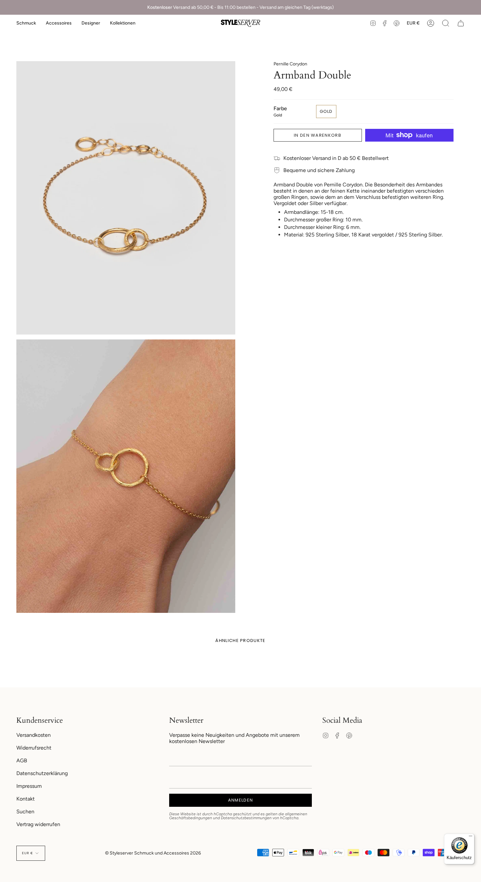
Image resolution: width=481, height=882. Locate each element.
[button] (26, 23)
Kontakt (25, 799)
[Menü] (470, 837)
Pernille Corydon (290, 64)
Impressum (29, 786)
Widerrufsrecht (33, 748)
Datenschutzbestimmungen (246, 818)
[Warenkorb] (460, 23)
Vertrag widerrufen (38, 824)
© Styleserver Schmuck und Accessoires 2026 (153, 853)
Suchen (25, 811)
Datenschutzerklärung (42, 773)
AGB (21, 760)
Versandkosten (33, 735)
